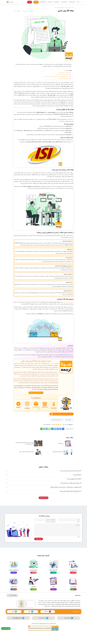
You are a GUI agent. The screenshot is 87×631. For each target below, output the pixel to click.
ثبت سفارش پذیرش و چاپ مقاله (36, 393)
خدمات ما (69, 7)
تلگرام (29, 611)
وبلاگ (73, 7)
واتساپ (12, 611)
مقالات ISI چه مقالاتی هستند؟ (64, 72)
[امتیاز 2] (58, 424)
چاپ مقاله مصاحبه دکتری (56, 420)
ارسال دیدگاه (38, 539)
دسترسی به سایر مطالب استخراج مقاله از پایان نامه (62, 414)
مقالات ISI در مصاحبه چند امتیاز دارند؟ (62, 74)
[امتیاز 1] (60, 424)
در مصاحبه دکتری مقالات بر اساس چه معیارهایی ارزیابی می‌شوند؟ (57, 76)
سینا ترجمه (52, 363)
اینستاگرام (46, 611)
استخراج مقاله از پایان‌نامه (68, 302)
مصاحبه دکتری (68, 420)
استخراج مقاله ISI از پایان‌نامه (64, 78)
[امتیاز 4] (55, 424)
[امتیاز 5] (53, 424)
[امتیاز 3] (56, 424)
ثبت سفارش (73, 572)
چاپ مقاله (64, 7)
